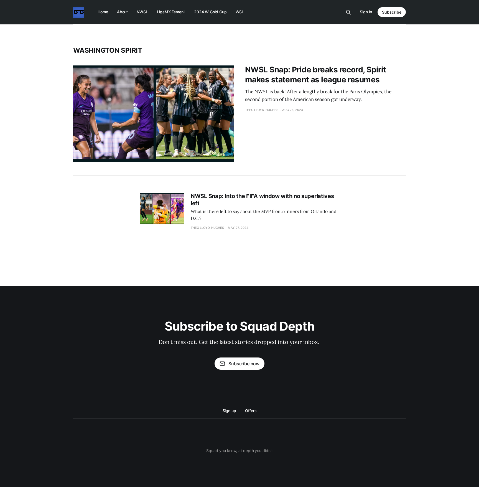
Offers (251, 410)
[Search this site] (348, 12)
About (122, 11)
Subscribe (391, 12)
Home (103, 11)
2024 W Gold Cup (210, 11)
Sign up (229, 410)
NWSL (142, 11)
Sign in (366, 11)
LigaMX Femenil (171, 11)
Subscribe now (243, 363)
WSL (240, 11)
